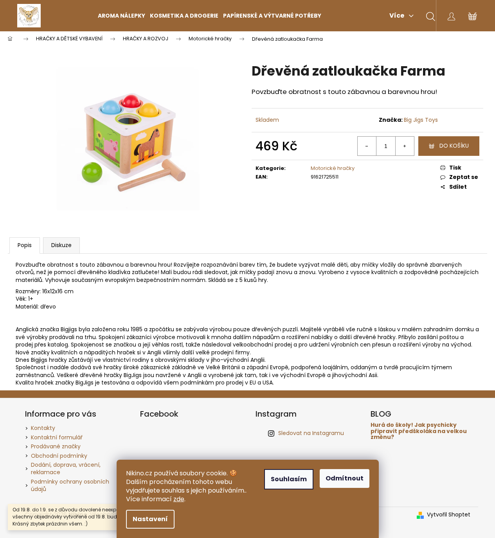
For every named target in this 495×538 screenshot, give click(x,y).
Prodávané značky (56, 446)
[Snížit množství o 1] (367, 146)
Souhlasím (289, 479)
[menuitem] (121, 15)
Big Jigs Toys (421, 120)
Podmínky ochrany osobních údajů (70, 485)
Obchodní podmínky (59, 456)
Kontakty (43, 428)
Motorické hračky (333, 168)
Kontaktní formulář (57, 437)
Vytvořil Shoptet (448, 514)
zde (178, 499)
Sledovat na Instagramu (311, 433)
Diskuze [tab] (61, 245)
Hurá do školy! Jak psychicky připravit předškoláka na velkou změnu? (419, 431)
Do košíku (454, 146)
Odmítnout (345, 478)
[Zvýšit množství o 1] (404, 146)
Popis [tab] (25, 245)
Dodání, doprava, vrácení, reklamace (66, 468)
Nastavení (150, 519)
